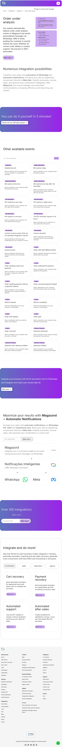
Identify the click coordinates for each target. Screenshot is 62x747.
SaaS (24, 566)
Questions (3, 675)
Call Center (4, 687)
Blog (23, 657)
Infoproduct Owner (26, 681)
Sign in (44, 698)
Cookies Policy (46, 689)
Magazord (19, 11)
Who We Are (4, 659)
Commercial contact (48, 681)
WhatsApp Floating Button (28, 667)
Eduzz (2, 719)
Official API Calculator (27, 691)
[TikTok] (28, 745)
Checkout (45, 662)
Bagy (2, 714)
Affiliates (45, 667)
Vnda (2, 709)
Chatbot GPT (4, 692)
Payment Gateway (47, 659)
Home (4, 11)
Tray (2, 711)
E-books (24, 662)
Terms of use (46, 687)
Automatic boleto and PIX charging (30, 707)
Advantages (4, 670)
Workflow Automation (6, 681)
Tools (2, 667)
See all (2, 722)
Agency (52, 566)
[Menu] (58, 3)
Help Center (46, 679)
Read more (10, 594)
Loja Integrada (4, 706)
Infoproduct (38, 566)
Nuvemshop (4, 704)
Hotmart (3, 716)
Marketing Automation (48, 665)
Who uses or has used (6, 662)
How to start (4, 665)
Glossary (24, 665)
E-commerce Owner (27, 676)
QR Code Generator (27, 670)
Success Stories (26, 659)
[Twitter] (36, 745)
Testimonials (4, 672)
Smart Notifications (6, 694)
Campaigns (4, 684)
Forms (44, 670)
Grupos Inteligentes (27, 698)
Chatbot (3, 689)
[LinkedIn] (34, 745)
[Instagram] (31, 745)
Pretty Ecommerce (26, 693)
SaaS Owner (25, 679)
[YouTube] (25, 745)
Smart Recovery (5, 697)
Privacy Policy (46, 684)
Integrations (11, 11)
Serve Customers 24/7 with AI (29, 705)
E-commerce (9, 566)
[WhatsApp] (58, 743)
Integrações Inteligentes (28, 696)
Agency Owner (25, 684)
